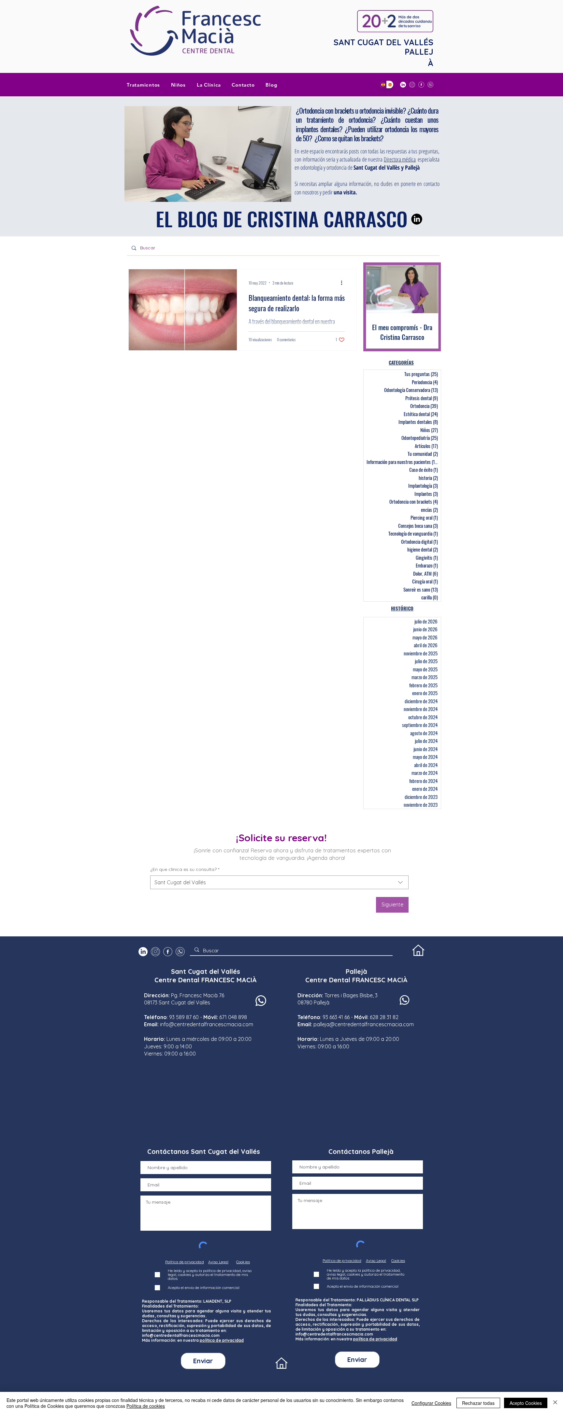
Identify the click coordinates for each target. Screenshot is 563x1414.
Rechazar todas (478, 1403)
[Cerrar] (555, 1403)
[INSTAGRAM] (412, 85)
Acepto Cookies (526, 1403)
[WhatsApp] (430, 85)
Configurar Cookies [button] (431, 1403)
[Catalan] (389, 84)
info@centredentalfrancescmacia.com (206, 1024)
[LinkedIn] (403, 85)
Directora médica (400, 159)
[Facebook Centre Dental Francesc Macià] (421, 85)
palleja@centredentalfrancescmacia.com (363, 1024)
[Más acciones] (344, 283)
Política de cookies (145, 1406)
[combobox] (279, 882)
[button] (209, 84)
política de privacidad (222, 1340)
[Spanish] (383, 84)
